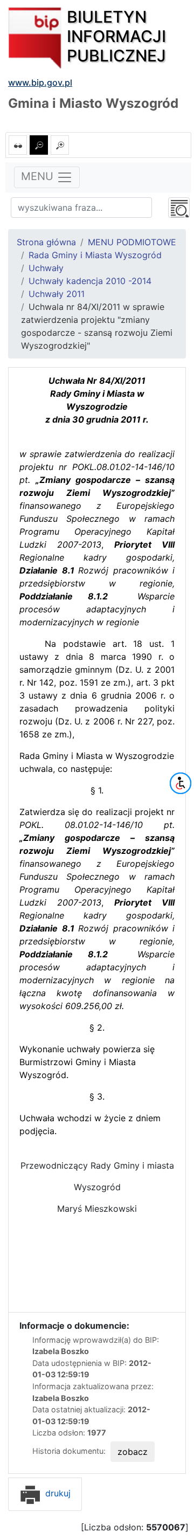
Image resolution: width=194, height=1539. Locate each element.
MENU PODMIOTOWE (132, 242)
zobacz (132, 1451)
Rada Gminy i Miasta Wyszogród (95, 255)
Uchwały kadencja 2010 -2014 (90, 280)
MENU (39, 176)
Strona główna (46, 242)
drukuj (57, 1493)
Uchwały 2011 (57, 293)
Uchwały (46, 268)
